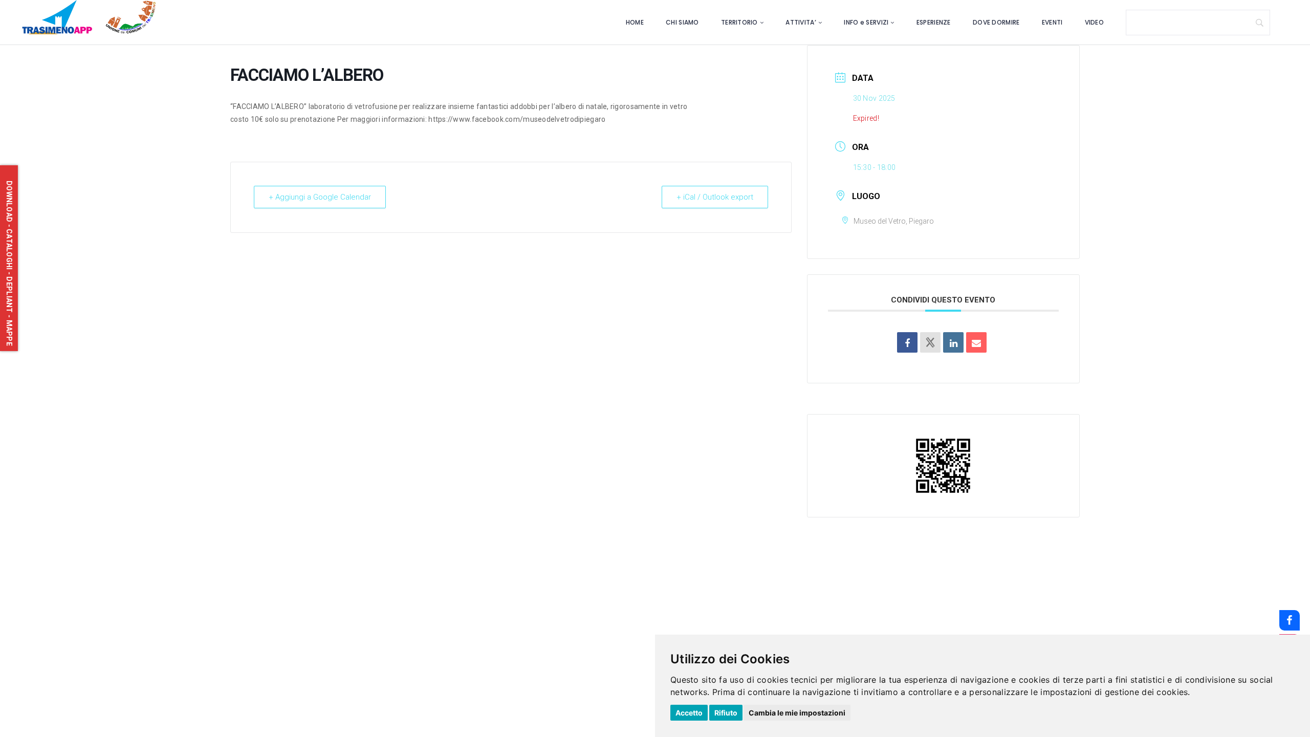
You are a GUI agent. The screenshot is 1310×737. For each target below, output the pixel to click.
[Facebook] (1289, 620)
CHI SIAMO (682, 22)
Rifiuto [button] (725, 712)
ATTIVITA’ (800, 22)
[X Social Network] (930, 342)
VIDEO (1094, 22)
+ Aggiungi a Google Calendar (320, 197)
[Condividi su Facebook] (907, 342)
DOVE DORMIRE (996, 22)
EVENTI (1052, 22)
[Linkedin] (953, 342)
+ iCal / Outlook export (714, 197)
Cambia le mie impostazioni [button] (797, 712)
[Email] (976, 342)
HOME (635, 22)
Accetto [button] (689, 712)
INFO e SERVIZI (866, 22)
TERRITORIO (739, 22)
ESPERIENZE (933, 22)
